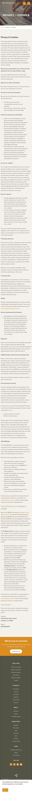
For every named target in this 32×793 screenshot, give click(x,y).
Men (16, 736)
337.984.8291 (5, 779)
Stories (16, 714)
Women (16, 738)
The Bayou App (16, 716)
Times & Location (16, 667)
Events (16, 692)
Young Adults (16, 741)
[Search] (24, 3)
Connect (16, 685)
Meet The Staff (16, 678)
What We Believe (16, 672)
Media (16, 707)
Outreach (16, 694)
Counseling (16, 755)
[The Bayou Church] (9, 3)
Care (16, 746)
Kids (16, 730)
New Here (16, 663)
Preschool (16, 728)
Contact (16, 680)
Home (2, 27)
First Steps (16, 689)
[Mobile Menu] (28, 3)
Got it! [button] (5, 790)
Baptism (16, 697)
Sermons (16, 711)
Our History (16, 675)
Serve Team (16, 700)
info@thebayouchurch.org (8, 500)
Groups (16, 702)
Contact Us (16, 651)
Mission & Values (16, 670)
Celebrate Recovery (16, 750)
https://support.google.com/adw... (10, 308)
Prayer (16, 752)
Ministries (16, 721)
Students (16, 733)
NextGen (16, 725)
